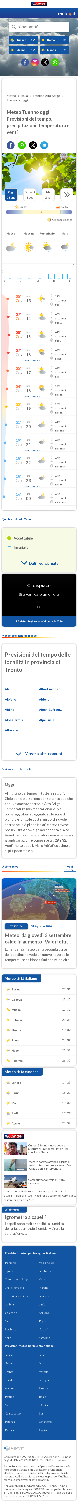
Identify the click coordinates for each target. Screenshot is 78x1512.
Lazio (42, 1304)
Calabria (44, 1329)
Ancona (9, 1388)
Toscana (44, 1296)
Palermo (10, 1430)
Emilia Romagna (14, 1287)
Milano (43, 1363)
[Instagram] (35, 62)
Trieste (9, 1380)
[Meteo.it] (67, 13)
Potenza (10, 1421)
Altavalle (11, 730)
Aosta (42, 1355)
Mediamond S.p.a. (35, 1485)
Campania (11, 1312)
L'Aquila (43, 1405)
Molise (9, 1321)
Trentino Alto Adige (16, 1279)
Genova (10, 1363)
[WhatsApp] (55, 62)
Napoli (9, 1405)
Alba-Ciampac (49, 689)
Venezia (43, 1371)
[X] (45, 62)
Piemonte (10, 1262)
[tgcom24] (39, 4)
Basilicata (10, 1329)
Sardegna (44, 1337)
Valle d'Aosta (46, 1262)
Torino (9, 1355)
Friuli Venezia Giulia (17, 1296)
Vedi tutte (70, 868)
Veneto (43, 1279)
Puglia (42, 1321)
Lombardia (45, 1271)
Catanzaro (45, 1421)
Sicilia (8, 1337)
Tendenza (16, 926)
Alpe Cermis (14, 720)
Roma (42, 1396)
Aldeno (44, 699)
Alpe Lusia (46, 720)
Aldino (9, 709)
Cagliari (43, 1430)
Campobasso (13, 1413)
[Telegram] (44, 145)
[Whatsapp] (22, 145)
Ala (7, 689)
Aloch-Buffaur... (51, 709)
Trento (9, 1371)
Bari (41, 1413)
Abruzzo (44, 1312)
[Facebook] (25, 62)
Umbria (9, 1304)
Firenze (43, 1388)
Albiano (10, 699)
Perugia (9, 1396)
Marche (43, 1287)
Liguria (9, 1271)
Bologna (44, 1380)
